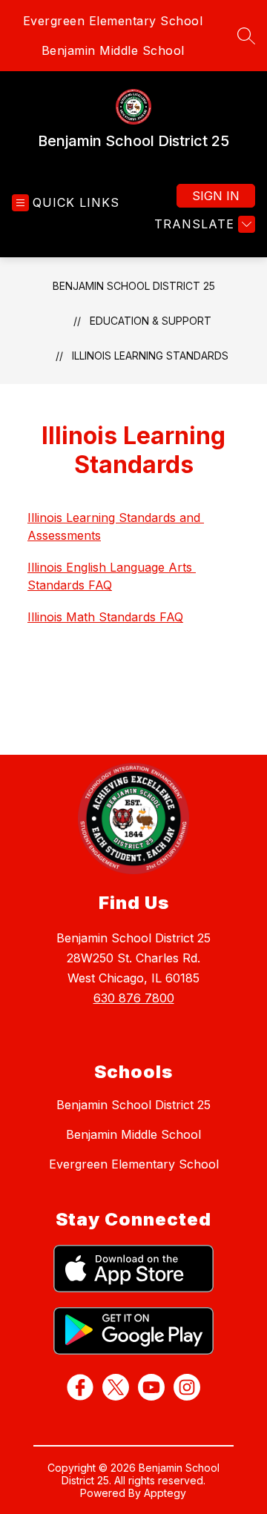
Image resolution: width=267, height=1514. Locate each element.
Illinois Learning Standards (150, 355)
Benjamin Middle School (113, 50)
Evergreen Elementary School (113, 20)
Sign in (216, 195)
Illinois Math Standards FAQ (105, 616)
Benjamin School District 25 (134, 286)
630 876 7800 (133, 998)
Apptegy (165, 1493)
